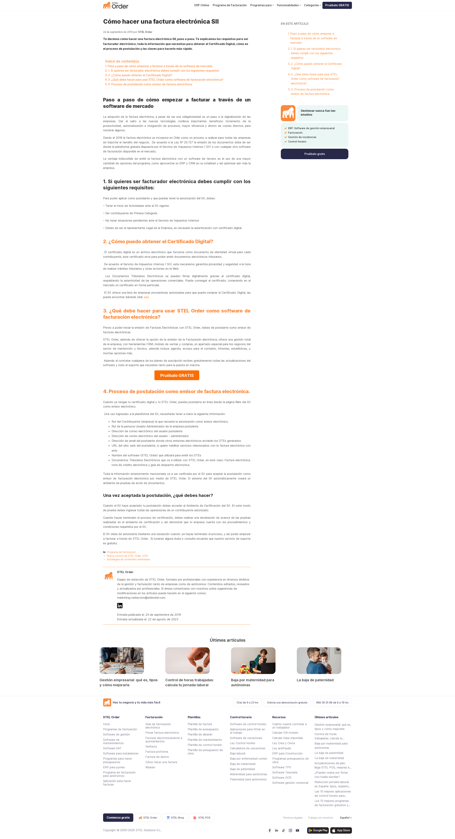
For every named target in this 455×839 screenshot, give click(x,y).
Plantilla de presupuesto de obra (205, 751)
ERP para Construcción (287, 753)
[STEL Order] (115, 5)
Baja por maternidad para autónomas (331, 745)
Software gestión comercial (290, 782)
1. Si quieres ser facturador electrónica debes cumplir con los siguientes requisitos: (164, 70)
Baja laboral (237, 753)
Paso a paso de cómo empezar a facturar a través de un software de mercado (160, 66)
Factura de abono (157, 757)
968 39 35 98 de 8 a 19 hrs (332, 702)
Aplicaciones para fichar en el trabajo (247, 730)
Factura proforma (156, 751)
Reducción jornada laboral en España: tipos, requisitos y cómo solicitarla (332, 784)
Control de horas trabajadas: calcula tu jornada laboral (328, 736)
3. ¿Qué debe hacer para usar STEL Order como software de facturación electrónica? (165, 79)
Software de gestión (116, 734)
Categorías (311, 5)
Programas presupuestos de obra (290, 760)
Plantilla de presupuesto (203, 729)
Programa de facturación (121, 552)
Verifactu (151, 746)
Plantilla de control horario (205, 745)
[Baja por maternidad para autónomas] (260, 660)
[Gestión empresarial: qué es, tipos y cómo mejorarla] (129, 660)
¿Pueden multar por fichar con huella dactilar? (331, 775)
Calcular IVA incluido (285, 732)
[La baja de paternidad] (326, 660)
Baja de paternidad (242, 769)
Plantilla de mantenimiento (205, 739)
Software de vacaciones (246, 738)
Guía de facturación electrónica (158, 725)
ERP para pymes (114, 767)
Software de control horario (248, 724)
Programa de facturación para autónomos (119, 774)
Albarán (150, 767)
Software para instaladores (120, 753)
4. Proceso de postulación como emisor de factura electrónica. (150, 84)
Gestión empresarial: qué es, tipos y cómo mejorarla (333, 727)
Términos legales (293, 817)
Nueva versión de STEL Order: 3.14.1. (127, 555)
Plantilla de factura (200, 724)
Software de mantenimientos (113, 741)
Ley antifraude (281, 748)
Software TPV (281, 767)
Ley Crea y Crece (283, 743)
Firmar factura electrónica (162, 732)
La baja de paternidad (315, 680)
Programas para (261, 5)
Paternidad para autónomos (248, 779)
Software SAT (112, 748)
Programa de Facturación (230, 5)
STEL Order (125, 572)
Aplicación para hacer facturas (117, 782)
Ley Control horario (242, 743)
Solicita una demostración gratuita (287, 702)
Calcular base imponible (287, 738)
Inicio (106, 724)
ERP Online (201, 5)
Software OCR (281, 777)
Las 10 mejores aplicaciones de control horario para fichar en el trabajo (333, 794)
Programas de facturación (120, 729)
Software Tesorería (284, 772)
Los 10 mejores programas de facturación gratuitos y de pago (332, 803)
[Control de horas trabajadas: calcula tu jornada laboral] (194, 660)
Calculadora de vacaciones (247, 748)
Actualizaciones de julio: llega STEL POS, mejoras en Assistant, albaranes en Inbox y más (333, 765)
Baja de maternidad (243, 764)
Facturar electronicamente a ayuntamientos (163, 739)
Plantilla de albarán (200, 734)
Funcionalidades (288, 5)
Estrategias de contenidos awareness (128, 559)
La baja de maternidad (329, 758)
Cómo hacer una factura (161, 762)
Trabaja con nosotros (320, 817)
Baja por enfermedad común (248, 758)
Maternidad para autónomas (248, 774)
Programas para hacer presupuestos (117, 760)
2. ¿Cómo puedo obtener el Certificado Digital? (140, 75)
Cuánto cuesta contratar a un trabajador (289, 725)
